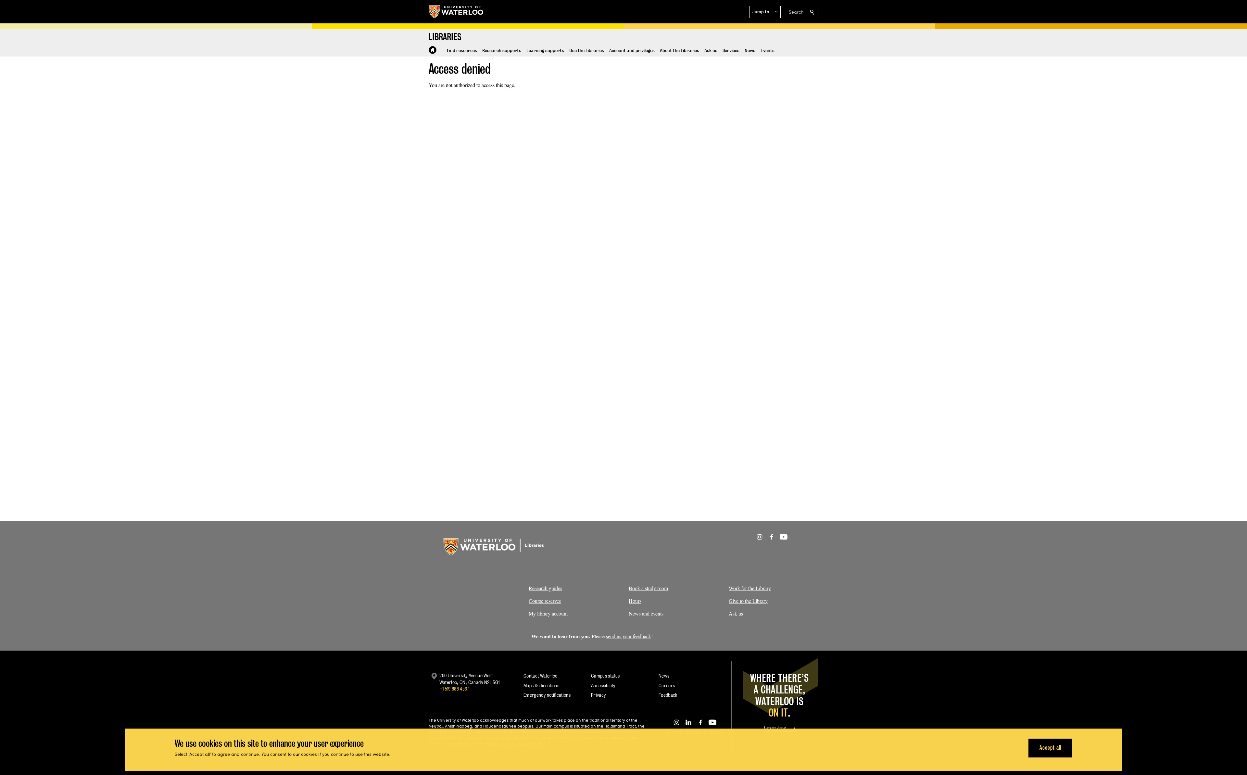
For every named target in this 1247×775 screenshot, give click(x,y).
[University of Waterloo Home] (456, 11)
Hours (635, 600)
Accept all (1050, 747)
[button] (765, 12)
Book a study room (648, 588)
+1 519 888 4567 (454, 689)
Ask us (736, 613)
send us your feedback (628, 636)
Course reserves (545, 600)
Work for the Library (750, 588)
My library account (548, 613)
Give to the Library (748, 600)
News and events (646, 613)
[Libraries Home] (432, 50)
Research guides (545, 588)
